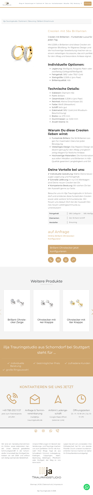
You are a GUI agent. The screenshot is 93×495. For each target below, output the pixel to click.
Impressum (58, 484)
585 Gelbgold (74, 213)
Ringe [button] (21, 3)
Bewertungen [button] (29, 3)
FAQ (71, 3)
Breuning (32, 21)
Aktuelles (66, 3)
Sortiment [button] (39, 3)
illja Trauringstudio (10, 21)
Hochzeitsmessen (57, 3)
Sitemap (33, 484)
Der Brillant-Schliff (77, 218)
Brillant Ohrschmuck (46, 21)
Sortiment (23, 21)
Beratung (77, 3)
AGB (39, 484)
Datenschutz (48, 484)
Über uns (48, 3)
